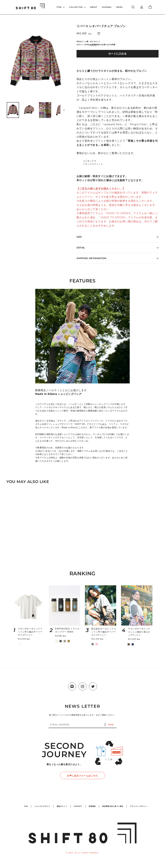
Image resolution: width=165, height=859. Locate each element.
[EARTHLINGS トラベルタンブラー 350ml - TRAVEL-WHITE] (56, 641)
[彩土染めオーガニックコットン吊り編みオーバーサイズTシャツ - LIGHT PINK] (96, 644)
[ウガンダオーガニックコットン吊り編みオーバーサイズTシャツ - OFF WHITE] (20, 644)
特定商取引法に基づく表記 (112, 806)
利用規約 (92, 806)
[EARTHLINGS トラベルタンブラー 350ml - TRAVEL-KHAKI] (64, 641)
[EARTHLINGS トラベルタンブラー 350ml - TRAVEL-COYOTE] (68, 641)
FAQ (26, 806)
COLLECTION (76, 7)
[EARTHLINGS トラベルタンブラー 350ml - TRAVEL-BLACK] (60, 641)
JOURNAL (107, 7)
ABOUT (93, 7)
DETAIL (81, 247)
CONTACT (78, 806)
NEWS (119, 7)
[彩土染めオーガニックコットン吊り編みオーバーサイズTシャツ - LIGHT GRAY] (92, 644)
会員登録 (93, 44)
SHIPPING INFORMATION (91, 258)
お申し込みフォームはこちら (82, 775)
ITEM (59, 7)
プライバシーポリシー (138, 806)
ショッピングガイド (42, 806)
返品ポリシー (62, 806)
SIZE (79, 236)
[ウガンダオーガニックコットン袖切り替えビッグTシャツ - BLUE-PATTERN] (132, 644)
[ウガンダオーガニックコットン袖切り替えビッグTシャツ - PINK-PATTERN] (128, 644)
